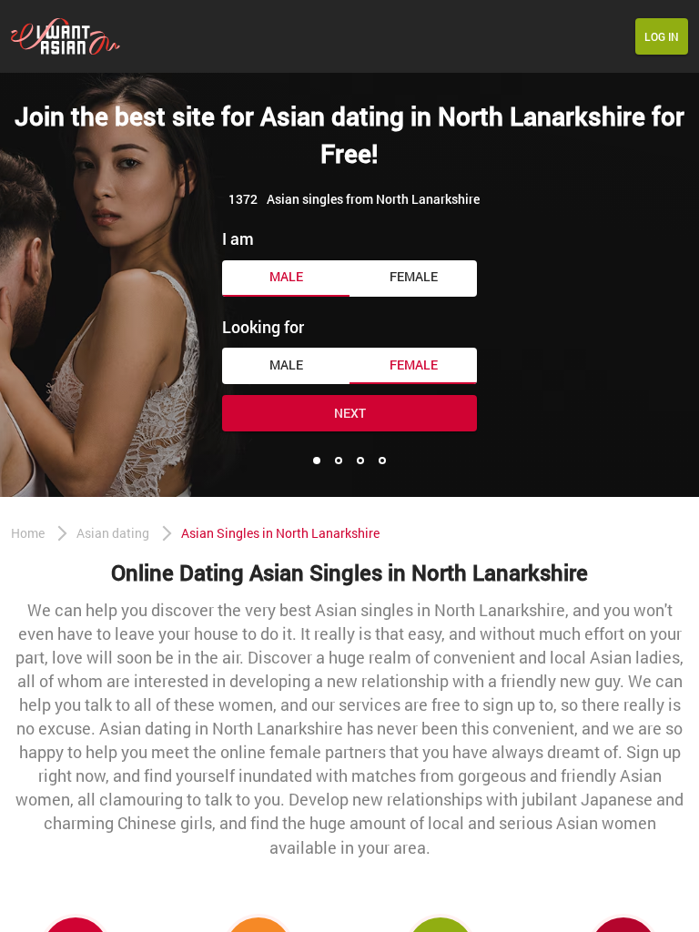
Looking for (263, 327)
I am (238, 238)
